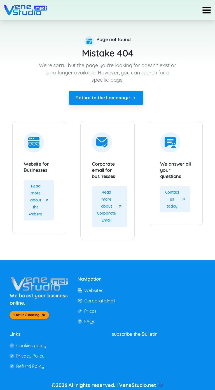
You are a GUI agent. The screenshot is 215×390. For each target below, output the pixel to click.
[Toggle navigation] (206, 10)
